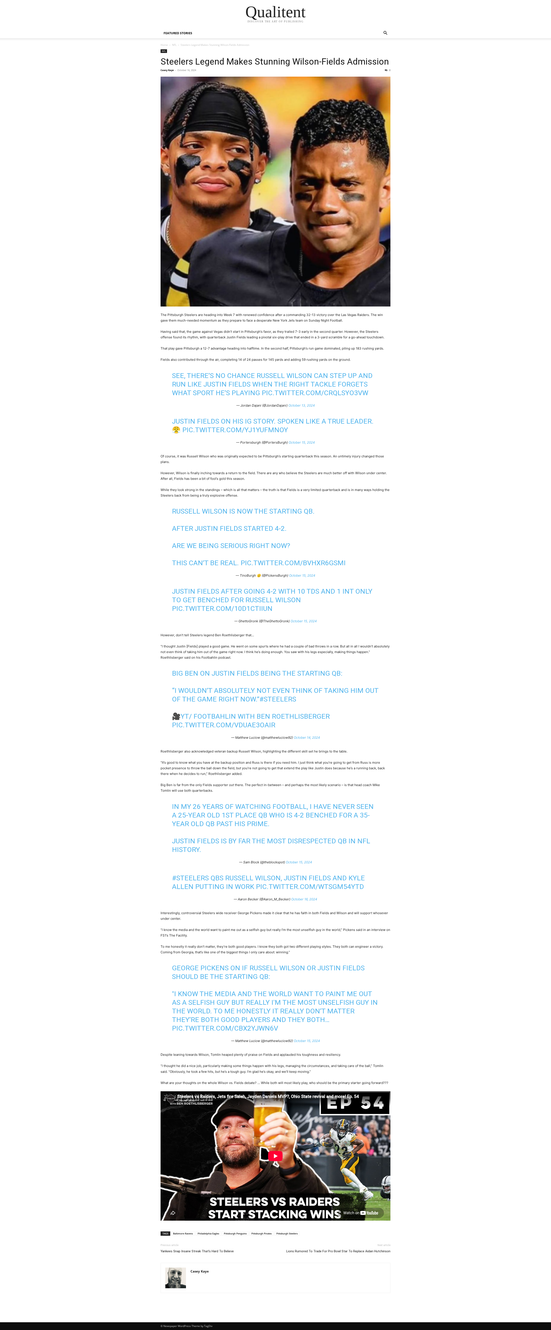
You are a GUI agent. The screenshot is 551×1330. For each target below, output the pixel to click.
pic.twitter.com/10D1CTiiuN (222, 608)
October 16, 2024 (304, 899)
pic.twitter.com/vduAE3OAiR (223, 725)
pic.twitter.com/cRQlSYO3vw (315, 393)
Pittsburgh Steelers (287, 1233)
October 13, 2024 (301, 405)
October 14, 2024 (307, 737)
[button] (385, 33)
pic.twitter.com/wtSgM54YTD (310, 887)
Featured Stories (178, 33)
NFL (174, 45)
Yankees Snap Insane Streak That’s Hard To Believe (197, 1251)
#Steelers (190, 878)
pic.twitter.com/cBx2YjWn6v (225, 1028)
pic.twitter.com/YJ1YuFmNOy (235, 430)
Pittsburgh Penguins (235, 1233)
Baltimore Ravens (183, 1233)
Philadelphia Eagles (208, 1233)
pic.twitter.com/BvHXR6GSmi (293, 563)
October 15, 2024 (302, 442)
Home (164, 45)
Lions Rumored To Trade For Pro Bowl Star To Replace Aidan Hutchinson (338, 1251)
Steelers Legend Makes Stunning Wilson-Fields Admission (275, 61)
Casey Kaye (167, 70)
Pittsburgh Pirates (261, 1233)
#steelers (277, 699)
